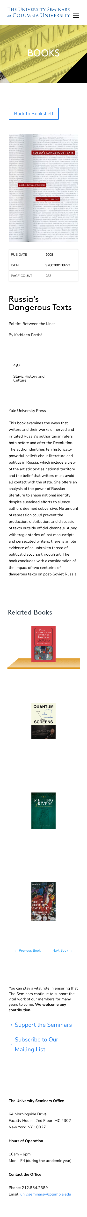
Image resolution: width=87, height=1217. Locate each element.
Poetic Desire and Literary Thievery (43, 648)
